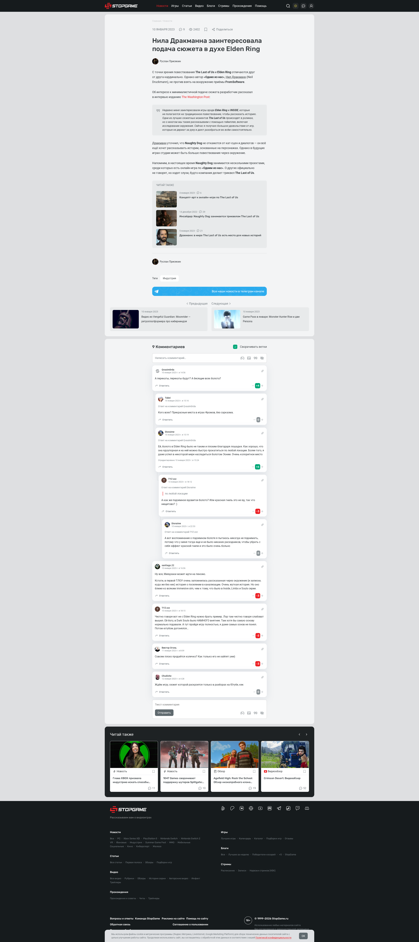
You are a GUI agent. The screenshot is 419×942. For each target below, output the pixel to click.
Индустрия (169, 278)
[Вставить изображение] (249, 713)
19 (254, 788)
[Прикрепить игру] (242, 713)
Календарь (245, 838)
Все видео (115, 878)
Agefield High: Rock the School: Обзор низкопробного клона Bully (233, 780)
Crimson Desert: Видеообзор (282, 778)
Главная (156, 21)
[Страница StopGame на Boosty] (223, 808)
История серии (157, 878)
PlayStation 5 (150, 838)
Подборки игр (164, 862)
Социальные (117, 846)
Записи (242, 870)
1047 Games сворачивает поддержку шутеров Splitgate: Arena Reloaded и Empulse (182, 780)
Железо (157, 846)
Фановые (121, 842)
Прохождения (242, 6)
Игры (175, 6)
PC (118, 838)
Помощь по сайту (197, 918)
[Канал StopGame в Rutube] (270, 808)
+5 (280, 854)
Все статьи (116, 862)
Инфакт (195, 878)
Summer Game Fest (155, 842)
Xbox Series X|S (132, 838)
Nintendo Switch (169, 838)
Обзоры (149, 862)
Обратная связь (120, 924)
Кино (130, 846)
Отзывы (289, 838)
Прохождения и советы (123, 898)
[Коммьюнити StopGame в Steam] (288, 808)
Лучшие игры (228, 838)
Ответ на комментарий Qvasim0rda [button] (177, 406)
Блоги (211, 6)
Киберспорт (142, 846)
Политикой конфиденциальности (273, 937)
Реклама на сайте (173, 918)
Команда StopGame (147, 918)
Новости (162, 6)
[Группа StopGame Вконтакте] (242, 808)
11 (153, 788)
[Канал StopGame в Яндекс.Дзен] (251, 808)
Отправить (164, 712)
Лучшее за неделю (238, 854)
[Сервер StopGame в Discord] (307, 808)
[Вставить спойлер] (262, 713)
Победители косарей (264, 854)
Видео (199, 6)
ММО (171, 842)
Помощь (261, 6)
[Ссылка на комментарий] (262, 371)
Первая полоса (133, 862)
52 (304, 788)
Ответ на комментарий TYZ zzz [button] (181, 532)
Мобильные (184, 842)
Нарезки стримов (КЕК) (262, 870)
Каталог (258, 838)
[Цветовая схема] (296, 6)
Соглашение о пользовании (190, 924)
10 (204, 788)
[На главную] (121, 6)
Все (112, 838)
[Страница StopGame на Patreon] (232, 808)
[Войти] (311, 6)
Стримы (223, 6)
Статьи (187, 6)
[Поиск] (288, 6)
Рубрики (129, 878)
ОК (303, 936)
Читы (142, 898)
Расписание (228, 870)
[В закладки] (206, 29)
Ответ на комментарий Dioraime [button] (178, 487)
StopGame (290, 854)
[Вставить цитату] (255, 713)
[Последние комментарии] (303, 6)
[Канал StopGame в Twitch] (298, 808)
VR (111, 842)
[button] (162, 385)
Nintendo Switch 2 (190, 838)
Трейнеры (153, 898)
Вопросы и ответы (121, 918)
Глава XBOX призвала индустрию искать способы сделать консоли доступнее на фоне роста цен (133, 780)
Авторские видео (178, 878)
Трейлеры (115, 882)
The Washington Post (196, 97)
